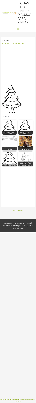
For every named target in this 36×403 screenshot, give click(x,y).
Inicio (2, 399)
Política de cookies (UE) (27, 399)
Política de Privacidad (12, 399)
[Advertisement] (18, 65)
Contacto (18, 402)
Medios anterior (18, 210)
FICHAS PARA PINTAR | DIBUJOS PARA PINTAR (24, 12)
